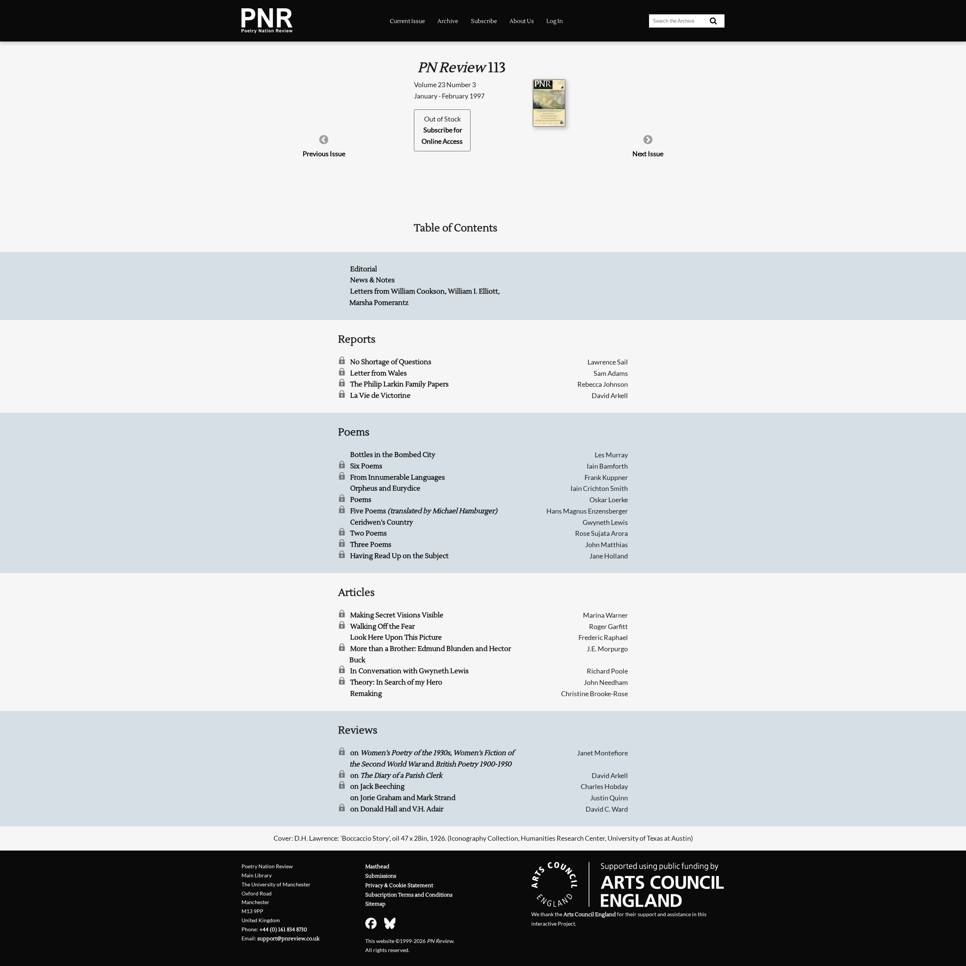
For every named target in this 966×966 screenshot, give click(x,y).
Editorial (363, 269)
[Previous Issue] (323, 142)
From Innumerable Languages (397, 477)
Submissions (380, 876)
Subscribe (484, 21)
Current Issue (407, 21)
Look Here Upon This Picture (396, 637)
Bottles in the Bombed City (392, 455)
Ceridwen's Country (381, 522)
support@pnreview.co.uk (288, 938)
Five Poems (423, 511)
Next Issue (647, 153)
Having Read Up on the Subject (399, 556)
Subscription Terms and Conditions (408, 894)
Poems (360, 499)
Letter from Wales (378, 373)
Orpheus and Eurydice (385, 488)
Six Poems (366, 466)
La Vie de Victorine (380, 395)
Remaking (366, 693)
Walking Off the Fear (382, 626)
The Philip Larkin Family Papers (399, 384)
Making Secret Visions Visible (396, 615)
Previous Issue (324, 153)
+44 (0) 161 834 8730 (283, 929)
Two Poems (368, 533)
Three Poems (370, 544)
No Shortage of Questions (390, 362)
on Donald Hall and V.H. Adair (396, 809)
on (396, 775)
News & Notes (372, 280)
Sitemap (375, 904)
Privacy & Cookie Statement (399, 885)
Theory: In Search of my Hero (396, 682)
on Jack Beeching (377, 786)
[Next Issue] (648, 142)
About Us (521, 21)
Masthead (377, 866)
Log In (554, 21)
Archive (447, 21)
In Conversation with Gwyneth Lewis (409, 671)
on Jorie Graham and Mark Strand (402, 798)
